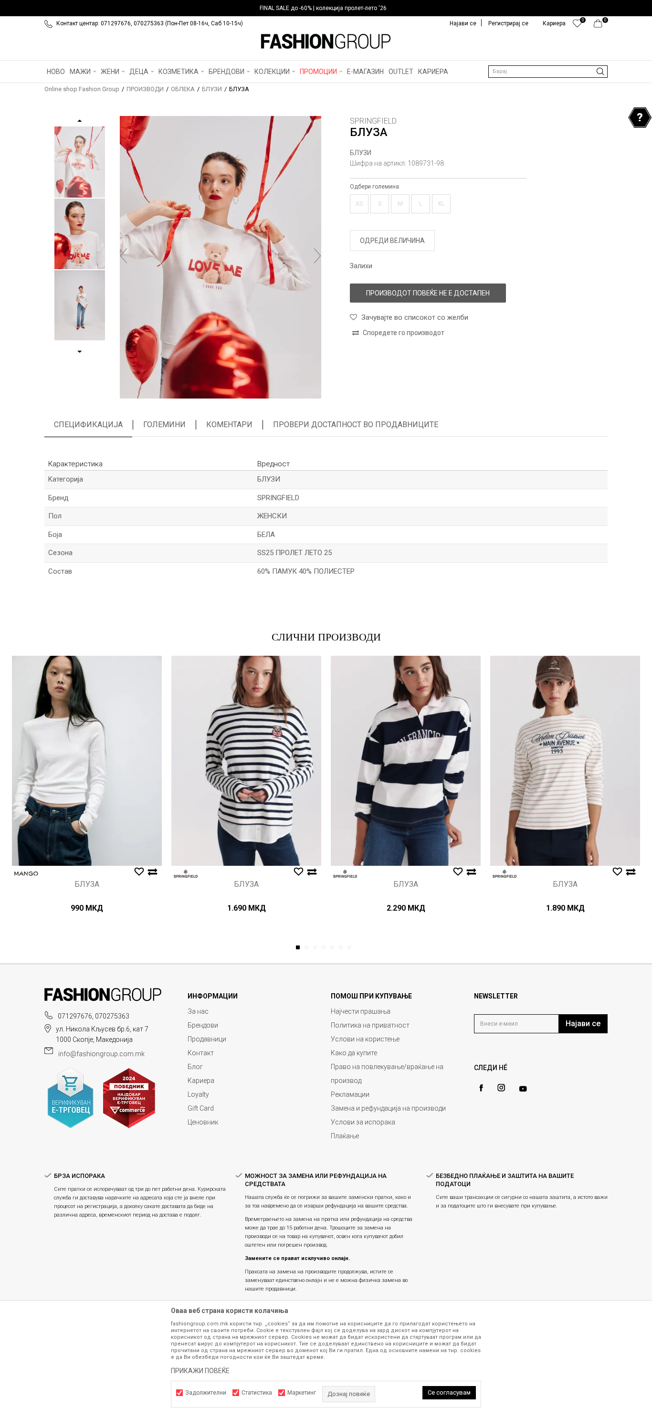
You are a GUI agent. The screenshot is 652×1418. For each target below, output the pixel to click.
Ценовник (203, 1122)
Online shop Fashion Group (81, 89)
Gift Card (201, 1108)
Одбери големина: (375, 186)
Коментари (229, 424)
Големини (164, 424)
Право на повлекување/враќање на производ (387, 1073)
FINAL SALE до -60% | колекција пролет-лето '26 (323, 8)
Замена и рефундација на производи (388, 1108)
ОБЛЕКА (183, 89)
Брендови (203, 1025)
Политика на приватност (370, 1025)
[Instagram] (501, 1088)
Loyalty (198, 1094)
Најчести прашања (360, 1011)
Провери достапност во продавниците (355, 424)
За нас (198, 1011)
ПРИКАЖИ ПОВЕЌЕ (200, 1371)
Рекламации (350, 1094)
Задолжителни (205, 1392)
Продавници (207, 1039)
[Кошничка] (600, 25)
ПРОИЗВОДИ (145, 89)
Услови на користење (365, 1039)
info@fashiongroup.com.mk (101, 1054)
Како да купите (354, 1053)
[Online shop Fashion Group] (326, 41)
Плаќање (345, 1136)
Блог (195, 1067)
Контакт (201, 1053)
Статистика (257, 1392)
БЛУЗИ (212, 89)
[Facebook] (481, 1088)
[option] (326, 8)
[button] (548, 71)
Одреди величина (392, 240)
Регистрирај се (508, 23)
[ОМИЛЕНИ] (577, 25)
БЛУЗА (86, 884)
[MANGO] (26, 874)
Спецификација (88, 424)
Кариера (201, 1080)
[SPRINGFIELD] (186, 874)
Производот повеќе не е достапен (428, 293)
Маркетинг (301, 1392)
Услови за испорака (363, 1122)
